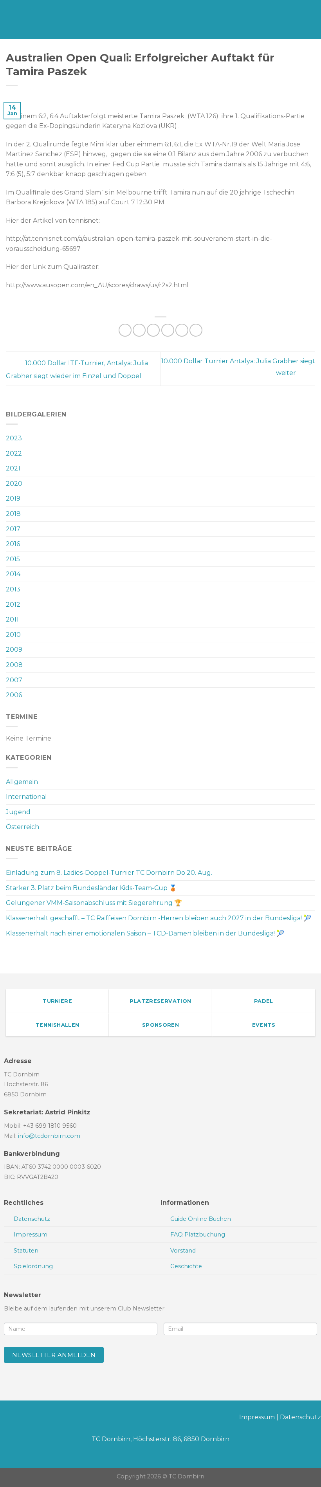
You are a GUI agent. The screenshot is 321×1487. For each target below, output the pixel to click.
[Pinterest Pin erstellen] (181, 330)
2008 (14, 665)
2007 (14, 680)
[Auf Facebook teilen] (139, 330)
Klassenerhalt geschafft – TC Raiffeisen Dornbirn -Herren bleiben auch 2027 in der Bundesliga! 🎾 (158, 918)
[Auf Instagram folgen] (18, 1418)
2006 (14, 695)
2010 (13, 634)
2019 (13, 498)
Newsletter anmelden (54, 1355)
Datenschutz (300, 1417)
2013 (13, 589)
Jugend (18, 812)
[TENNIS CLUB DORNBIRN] (160, 20)
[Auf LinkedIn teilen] (195, 330)
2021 (13, 468)
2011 (12, 619)
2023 (14, 438)
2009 (14, 649)
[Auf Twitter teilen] (153, 330)
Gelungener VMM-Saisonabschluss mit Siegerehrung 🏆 (94, 903)
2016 (13, 544)
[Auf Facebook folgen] (6, 1418)
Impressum (257, 1417)
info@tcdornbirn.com (49, 1135)
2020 (14, 483)
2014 (13, 574)
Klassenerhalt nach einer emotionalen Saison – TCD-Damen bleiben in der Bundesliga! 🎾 (145, 933)
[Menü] (10, 19)
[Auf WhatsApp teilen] (125, 330)
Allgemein (22, 782)
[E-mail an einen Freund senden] (167, 330)
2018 (13, 513)
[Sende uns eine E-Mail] (31, 1418)
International (26, 796)
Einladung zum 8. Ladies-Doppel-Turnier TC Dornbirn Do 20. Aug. (109, 872)
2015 (13, 559)
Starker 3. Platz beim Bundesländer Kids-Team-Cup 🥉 (91, 888)
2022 (14, 453)
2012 (13, 604)
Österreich (22, 827)
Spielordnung (33, 1266)
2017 (13, 529)
